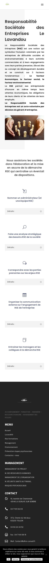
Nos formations (11, 438)
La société (9, 434)
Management (10, 443)
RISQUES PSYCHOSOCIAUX (15, 485)
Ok (8, 559)
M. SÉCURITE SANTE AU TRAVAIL (18, 481)
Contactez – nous (12, 455)
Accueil (8, 430)
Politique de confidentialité (32, 559)
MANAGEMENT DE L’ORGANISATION (19, 477)
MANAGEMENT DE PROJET (16, 469)
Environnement (11, 447)
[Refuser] (46, 554)
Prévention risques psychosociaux (18, 451)
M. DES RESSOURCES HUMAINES (18, 473)
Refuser (16, 559)
